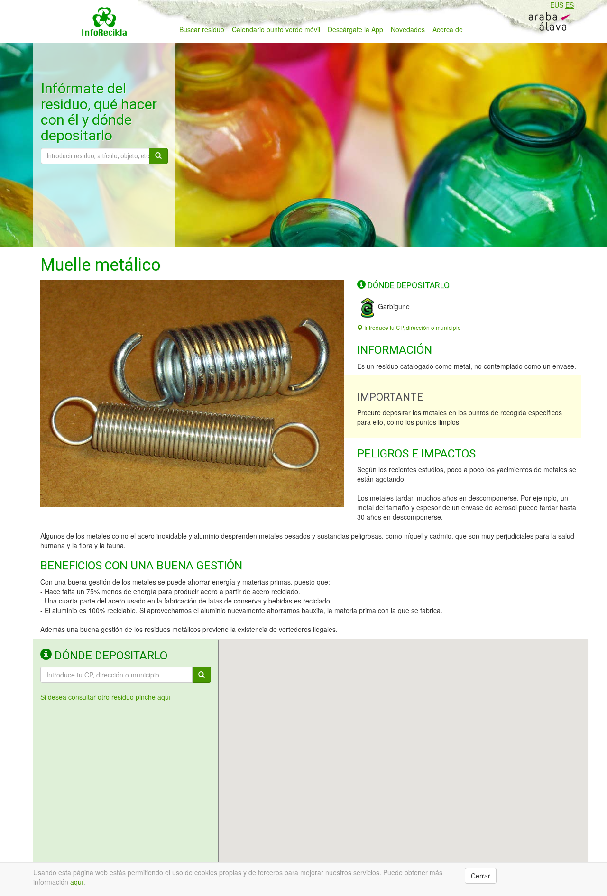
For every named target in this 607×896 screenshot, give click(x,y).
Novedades (408, 29)
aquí (76, 882)
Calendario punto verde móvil (276, 29)
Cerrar (480, 875)
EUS (556, 4)
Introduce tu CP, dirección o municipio (412, 327)
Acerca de (447, 29)
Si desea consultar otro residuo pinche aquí (105, 697)
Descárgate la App (355, 29)
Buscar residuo (201, 29)
